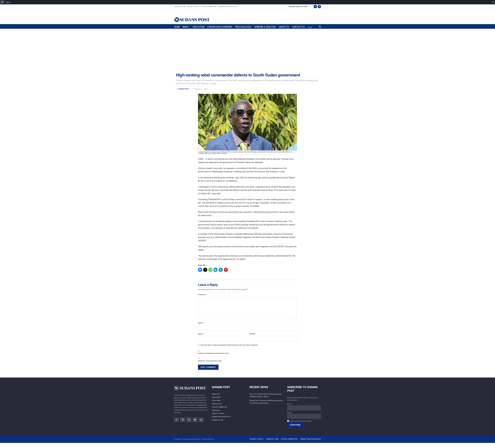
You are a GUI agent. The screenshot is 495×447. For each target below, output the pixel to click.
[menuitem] (2, 2)
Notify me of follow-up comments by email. (213, 353)
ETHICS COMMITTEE (209, 6)
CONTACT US (298, 26)
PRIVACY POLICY (193, 6)
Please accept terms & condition (300, 421)
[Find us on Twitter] (319, 6)
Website (252, 334)
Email (201, 334)
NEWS (185, 26)
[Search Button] (320, 26)
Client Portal (216, 397)
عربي (310, 26)
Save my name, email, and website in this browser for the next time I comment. (229, 345)
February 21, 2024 (200, 89)
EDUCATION (198, 26)
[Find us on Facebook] (315, 6)
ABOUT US (284, 26)
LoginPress (216, 410)
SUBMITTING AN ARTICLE (227, 6)
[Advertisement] (247, 51)
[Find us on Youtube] (195, 419)
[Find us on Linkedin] (201, 419)
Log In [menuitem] (7, 2)
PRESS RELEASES (243, 26)
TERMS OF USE (179, 6)
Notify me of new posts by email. (210, 361)
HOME (177, 26)
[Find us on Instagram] (188, 419)
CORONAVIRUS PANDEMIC (219, 26)
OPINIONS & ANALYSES (265, 26)
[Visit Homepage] (192, 19)
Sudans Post (184, 89)
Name (201, 323)
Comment (202, 294)
